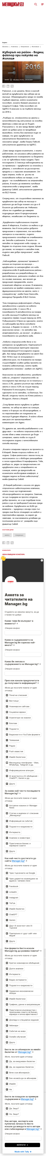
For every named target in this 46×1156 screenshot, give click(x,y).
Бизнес (4, 42)
